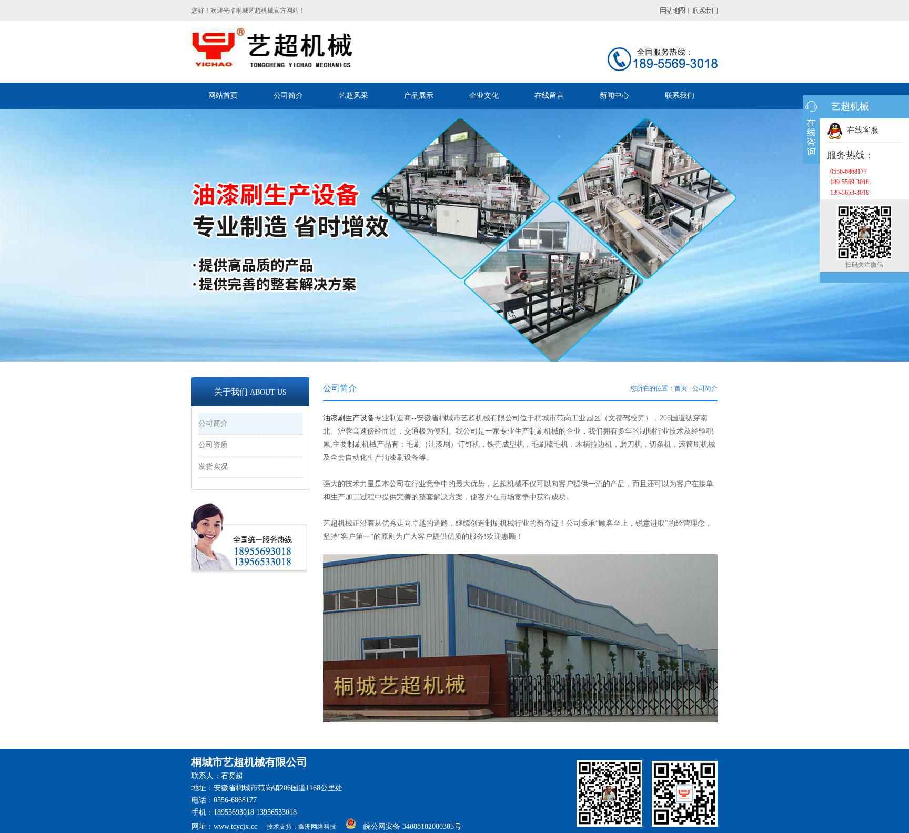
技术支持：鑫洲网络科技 (301, 826)
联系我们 (679, 95)
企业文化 (484, 95)
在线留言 (549, 95)
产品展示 (418, 95)
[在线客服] (811, 129)
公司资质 (213, 445)
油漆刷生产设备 (349, 418)
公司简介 (288, 95)
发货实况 (213, 466)
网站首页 (223, 95)
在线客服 (860, 130)
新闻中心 (614, 95)
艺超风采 (353, 95)
